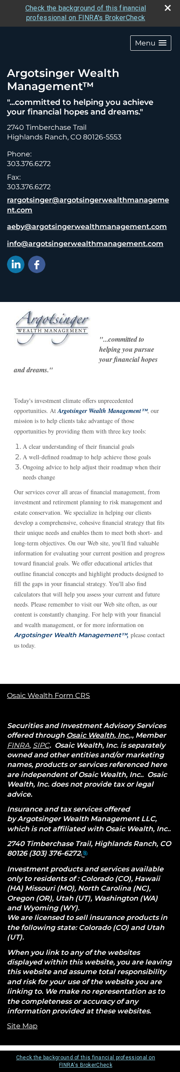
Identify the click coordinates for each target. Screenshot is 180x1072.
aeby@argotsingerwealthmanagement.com (87, 226)
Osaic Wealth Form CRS (48, 695)
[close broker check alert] (167, 7)
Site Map (22, 1026)
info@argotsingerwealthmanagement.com (85, 243)
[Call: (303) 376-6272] (83, 854)
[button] (150, 43)
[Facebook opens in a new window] (36, 264)
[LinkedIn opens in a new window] (15, 264)
